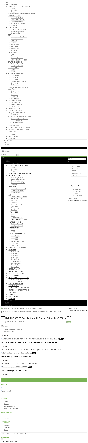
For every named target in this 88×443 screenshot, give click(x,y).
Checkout (75, 168)
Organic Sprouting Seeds (18, 29)
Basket (74, 171)
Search (69, 322)
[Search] (85, 159)
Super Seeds (15, 93)
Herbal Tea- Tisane (17, 39)
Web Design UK (68, 435)
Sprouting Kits (15, 33)
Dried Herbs (14, 79)
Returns (6, 404)
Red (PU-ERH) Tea (16, 44)
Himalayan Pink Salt (17, 66)
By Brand (14, 25)
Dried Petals (14, 77)
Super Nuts (14, 95)
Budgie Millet (15, 106)
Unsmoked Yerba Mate (18, 19)
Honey (13, 8)
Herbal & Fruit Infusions (18, 81)
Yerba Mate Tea (9, 331)
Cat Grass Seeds (16, 102)
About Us (6, 418)
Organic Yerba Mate (17, 21)
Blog (5, 142)
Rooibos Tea (15, 48)
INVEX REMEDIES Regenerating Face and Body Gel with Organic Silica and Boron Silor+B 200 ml (32, 311)
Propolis (13, 12)
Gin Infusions (15, 85)
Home (6, 2)
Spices (13, 71)
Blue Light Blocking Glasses (19, 119)
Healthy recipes (9, 140)
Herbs (13, 69)
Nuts (12, 54)
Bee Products (15, 98)
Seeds (13, 56)
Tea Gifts (14, 50)
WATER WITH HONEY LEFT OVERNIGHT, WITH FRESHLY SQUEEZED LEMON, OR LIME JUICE (30, 343)
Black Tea (14, 40)
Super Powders (15, 91)
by (74, 435)
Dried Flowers (15, 75)
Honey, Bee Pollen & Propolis (13, 329)
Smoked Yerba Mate (17, 18)
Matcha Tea (14, 46)
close (75, 175)
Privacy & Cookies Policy (11, 408)
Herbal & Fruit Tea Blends (19, 37)
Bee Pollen (14, 10)
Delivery (6, 144)
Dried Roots (14, 83)
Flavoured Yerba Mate (18, 23)
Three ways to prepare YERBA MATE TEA (14, 370)
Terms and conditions (10, 406)
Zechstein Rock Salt (17, 64)
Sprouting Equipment (17, 31)
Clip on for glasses (17, 121)
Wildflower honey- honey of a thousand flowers (16, 356)
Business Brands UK (81, 435)
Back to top (4, 437)
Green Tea (14, 42)
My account (76, 166)
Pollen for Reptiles (16, 104)
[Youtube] (4, 394)
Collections (76, 173)
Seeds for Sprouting (17, 58)
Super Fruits (14, 96)
